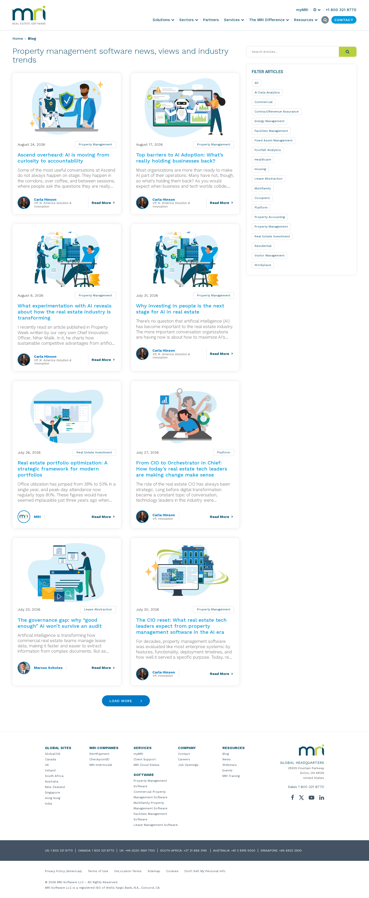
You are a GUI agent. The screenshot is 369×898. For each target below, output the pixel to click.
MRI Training (231, 776)
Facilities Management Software (150, 816)
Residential (263, 246)
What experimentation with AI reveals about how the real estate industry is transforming (64, 312)
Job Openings (188, 765)
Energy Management (269, 121)
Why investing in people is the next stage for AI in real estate (180, 309)
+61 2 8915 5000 (243, 850)
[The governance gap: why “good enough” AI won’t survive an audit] (67, 572)
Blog (225, 754)
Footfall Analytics (268, 150)
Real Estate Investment (94, 452)
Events (227, 770)
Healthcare (263, 159)
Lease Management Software (156, 825)
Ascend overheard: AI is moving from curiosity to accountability (63, 158)
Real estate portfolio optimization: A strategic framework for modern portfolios (62, 469)
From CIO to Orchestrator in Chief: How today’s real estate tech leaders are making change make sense (181, 469)
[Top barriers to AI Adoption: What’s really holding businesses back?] (185, 107)
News (226, 759)
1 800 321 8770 (311, 787)
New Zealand (55, 787)
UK (47, 765)
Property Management (95, 144)
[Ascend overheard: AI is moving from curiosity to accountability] (67, 107)
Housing (260, 169)
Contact (184, 754)
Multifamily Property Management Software (150, 805)
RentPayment (99, 754)
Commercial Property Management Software (150, 794)
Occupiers (262, 198)
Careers (184, 759)
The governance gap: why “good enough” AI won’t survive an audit (60, 623)
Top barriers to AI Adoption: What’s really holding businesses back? (179, 158)
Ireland (50, 770)
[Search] (347, 52)
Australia (51, 781)
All (257, 83)
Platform (223, 452)
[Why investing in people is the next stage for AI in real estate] (185, 258)
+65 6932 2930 (290, 850)
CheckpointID (99, 759)
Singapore (52, 792)
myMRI (138, 754)
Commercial (264, 102)
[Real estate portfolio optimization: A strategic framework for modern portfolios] (67, 415)
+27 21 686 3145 (195, 850)
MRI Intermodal (100, 765)
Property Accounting (270, 217)
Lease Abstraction (98, 609)
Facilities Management (271, 131)
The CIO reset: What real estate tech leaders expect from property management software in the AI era (181, 626)
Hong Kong (52, 798)
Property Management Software (150, 783)
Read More (101, 203)
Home (18, 38)
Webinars (229, 765)
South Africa (54, 776)
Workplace (263, 265)
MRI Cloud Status (146, 765)
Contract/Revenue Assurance (277, 111)
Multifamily (263, 188)
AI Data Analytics (267, 92)
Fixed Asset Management (273, 140)
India (48, 803)
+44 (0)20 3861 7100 (140, 850)
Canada (50, 759)
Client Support (145, 759)
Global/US (52, 754)
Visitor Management (269, 255)
